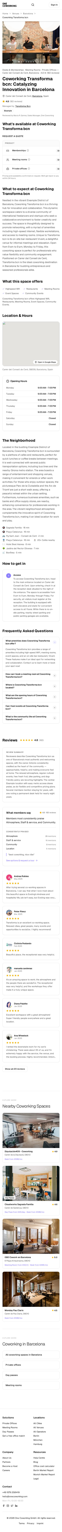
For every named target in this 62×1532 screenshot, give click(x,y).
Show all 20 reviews (15, 1069)
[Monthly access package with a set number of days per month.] (28, 150)
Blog (35, 1462)
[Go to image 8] (35, 61)
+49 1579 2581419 (11, 1492)
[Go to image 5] (28, 61)
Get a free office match (13, 1435)
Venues (15, 13)
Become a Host (9, 1466)
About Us (6, 1457)
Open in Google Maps (47, 362)
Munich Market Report (44, 1474)
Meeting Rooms (9, 1427)
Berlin (36, 1435)
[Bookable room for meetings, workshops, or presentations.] (29, 159)
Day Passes (8, 1431)
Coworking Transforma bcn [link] (15, 17)
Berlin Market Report (43, 1470)
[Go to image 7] (33, 61)
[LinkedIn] (16, 1505)
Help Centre (39, 1457)
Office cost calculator (43, 1466)
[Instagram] (8, 1505)
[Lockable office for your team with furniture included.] (29, 169)
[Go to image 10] (40, 61)
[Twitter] (12, 1505)
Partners (6, 1462)
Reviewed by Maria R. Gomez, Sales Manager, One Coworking (28, 115)
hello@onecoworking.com (14, 1496)
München (37, 1440)
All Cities (37, 1423)
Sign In (54, 4)
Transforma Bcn (23, 106)
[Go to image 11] (43, 61)
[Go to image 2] (21, 61)
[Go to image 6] (31, 61)
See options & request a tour (20, 860)
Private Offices (9, 1423)
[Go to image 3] (23, 61)
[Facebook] (3, 1505)
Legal (36, 1478)
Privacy (30, 1523)
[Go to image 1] (19, 61)
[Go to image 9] (38, 61)
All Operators (39, 1431)
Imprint (40, 1523)
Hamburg (37, 1444)
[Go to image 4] (26, 61)
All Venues (38, 1427)
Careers (6, 1470)
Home (5, 13)
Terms (22, 1523)
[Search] (33, 4)
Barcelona (28, 13)
